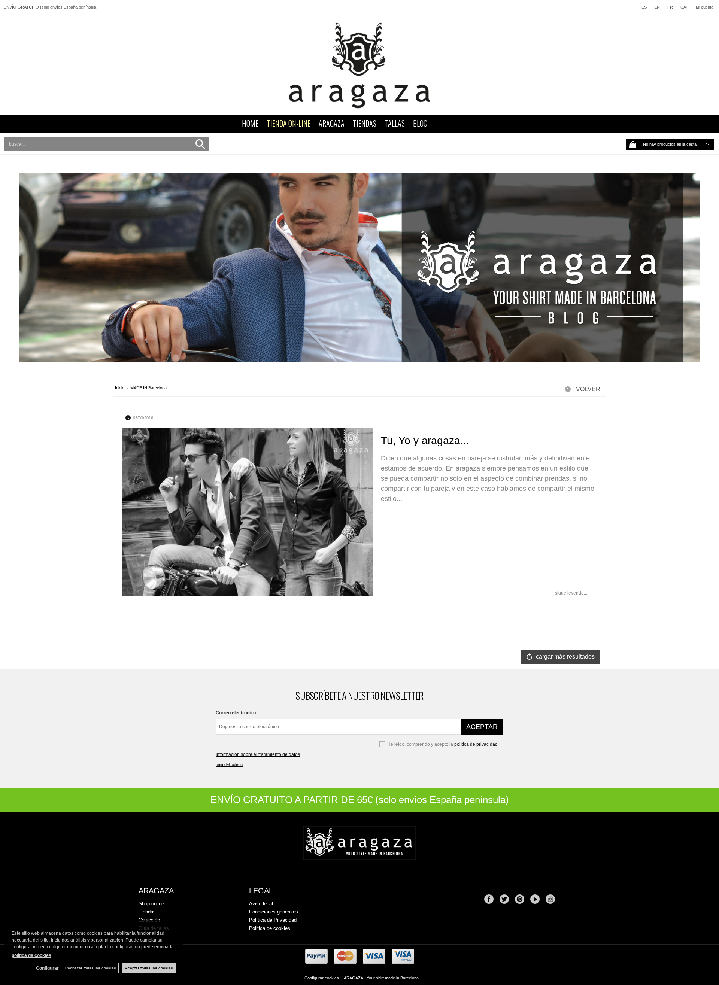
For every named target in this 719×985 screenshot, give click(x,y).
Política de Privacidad (273, 920)
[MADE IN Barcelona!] (359, 267)
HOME (250, 123)
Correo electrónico (236, 712)
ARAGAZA (332, 123)
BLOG (420, 123)
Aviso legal (261, 903)
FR (670, 7)
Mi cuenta (704, 7)
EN (657, 7)
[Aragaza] (359, 64)
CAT (684, 7)
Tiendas (147, 912)
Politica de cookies (269, 928)
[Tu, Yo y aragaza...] (247, 512)
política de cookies (31, 955)
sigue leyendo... (571, 593)
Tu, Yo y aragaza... (425, 440)
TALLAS (395, 123)
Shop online (151, 903)
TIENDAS (364, 123)
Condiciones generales (273, 912)
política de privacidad (476, 744)
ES (644, 7)
